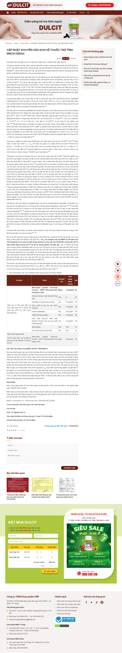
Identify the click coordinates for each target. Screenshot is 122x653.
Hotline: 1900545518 (101, 5)
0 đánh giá (21, 430)
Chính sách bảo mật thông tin (67, 610)
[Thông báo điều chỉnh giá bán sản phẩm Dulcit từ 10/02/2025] (18, 485)
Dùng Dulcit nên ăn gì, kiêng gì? (95, 64)
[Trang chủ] (8, 12)
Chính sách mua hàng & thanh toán (69, 601)
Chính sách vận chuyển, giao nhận (68, 604)
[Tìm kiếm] (88, 12)
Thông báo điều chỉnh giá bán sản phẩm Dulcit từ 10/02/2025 (16, 497)
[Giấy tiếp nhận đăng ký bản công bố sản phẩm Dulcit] (42, 485)
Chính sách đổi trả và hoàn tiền (67, 607)
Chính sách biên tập (63, 614)
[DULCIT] (40, 5)
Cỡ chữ (58, 58)
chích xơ (10, 376)
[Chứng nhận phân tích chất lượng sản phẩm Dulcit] (67, 485)
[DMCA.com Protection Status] (62, 627)
